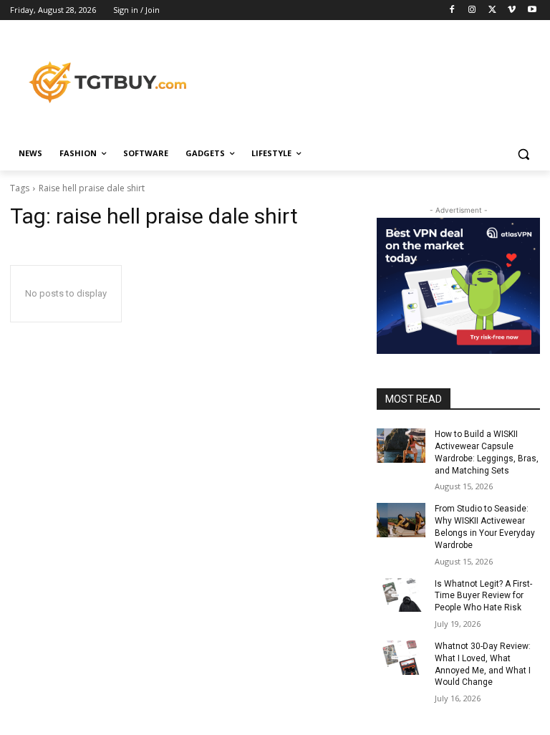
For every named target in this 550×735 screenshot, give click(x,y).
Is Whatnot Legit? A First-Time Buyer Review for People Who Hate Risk (483, 596)
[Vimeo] (511, 10)
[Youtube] (532, 10)
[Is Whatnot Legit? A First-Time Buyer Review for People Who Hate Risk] (401, 595)
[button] (523, 153)
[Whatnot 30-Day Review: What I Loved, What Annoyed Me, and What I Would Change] (401, 657)
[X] (492, 10)
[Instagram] (472, 10)
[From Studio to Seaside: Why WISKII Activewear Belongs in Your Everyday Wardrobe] (401, 520)
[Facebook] (452, 10)
